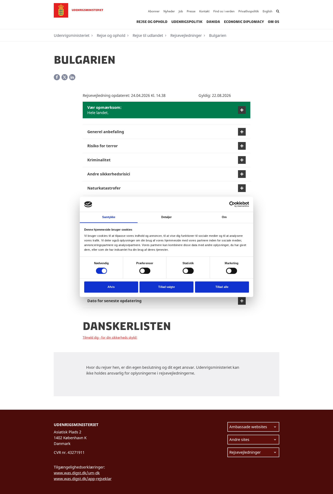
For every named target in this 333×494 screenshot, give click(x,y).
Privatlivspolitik (248, 11)
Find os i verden (224, 11)
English (267, 11)
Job (181, 11)
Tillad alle (221, 286)
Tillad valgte (166, 286)
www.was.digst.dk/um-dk (77, 472)
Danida (213, 22)
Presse (191, 11)
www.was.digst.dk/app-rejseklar (83, 478)
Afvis (111, 286)
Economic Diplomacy (244, 22)
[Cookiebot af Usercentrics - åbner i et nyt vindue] (232, 204)
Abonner (154, 11)
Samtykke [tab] (108, 217)
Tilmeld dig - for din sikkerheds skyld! (110, 337)
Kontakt (204, 11)
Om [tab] (224, 217)
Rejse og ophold (151, 22)
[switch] (144, 271)
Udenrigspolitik (187, 22)
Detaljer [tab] (166, 217)
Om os (273, 22)
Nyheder (169, 11)
